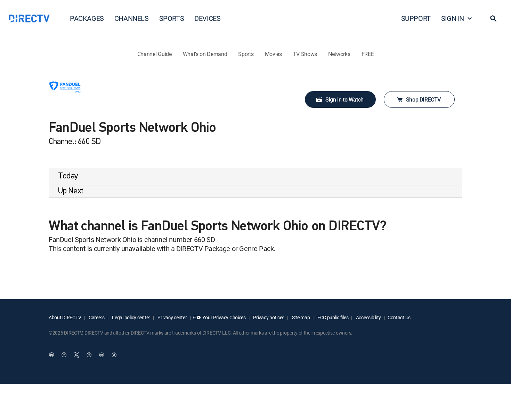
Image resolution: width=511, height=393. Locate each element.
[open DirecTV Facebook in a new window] (64, 355)
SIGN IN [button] (452, 18)
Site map (300, 317)
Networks (339, 54)
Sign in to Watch (344, 99)
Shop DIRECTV (423, 99)
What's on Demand (205, 54)
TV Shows (305, 54)
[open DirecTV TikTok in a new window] (114, 355)
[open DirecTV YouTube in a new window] (101, 355)
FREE (368, 54)
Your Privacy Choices (223, 317)
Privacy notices (268, 317)
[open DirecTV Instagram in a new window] (89, 355)
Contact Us (399, 317)
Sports (245, 54)
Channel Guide (154, 54)
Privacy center (172, 317)
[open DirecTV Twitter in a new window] (76, 355)
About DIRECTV (65, 317)
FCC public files (332, 317)
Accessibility (368, 317)
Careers (96, 317)
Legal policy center (130, 317)
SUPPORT (416, 18)
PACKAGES (87, 18)
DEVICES (207, 18)
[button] (493, 18)
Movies (273, 54)
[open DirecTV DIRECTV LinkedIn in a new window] (51, 355)
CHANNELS (131, 18)
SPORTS (171, 18)
